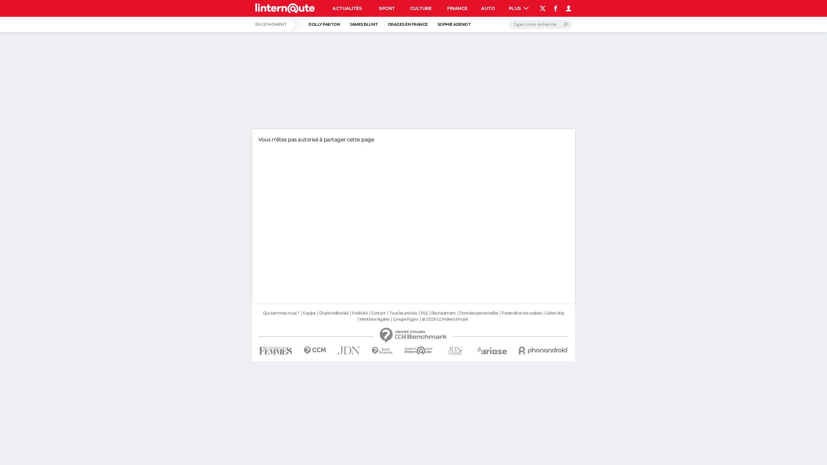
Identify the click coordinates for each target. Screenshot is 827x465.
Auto (488, 8)
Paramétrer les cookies (522, 313)
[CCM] (315, 350)
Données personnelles (478, 313)
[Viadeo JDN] (454, 351)
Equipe (309, 313)
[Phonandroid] (543, 350)
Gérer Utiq (555, 313)
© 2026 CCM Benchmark (445, 319)
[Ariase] (492, 350)
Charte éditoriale (334, 313)
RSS (424, 313)
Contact (378, 313)
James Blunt (364, 24)
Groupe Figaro (405, 319)
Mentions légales (374, 319)
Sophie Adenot (454, 24)
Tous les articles (403, 313)
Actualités (347, 8)
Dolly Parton (324, 24)
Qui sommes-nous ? (281, 313)
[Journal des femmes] (275, 351)
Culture (421, 8)
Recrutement (443, 313)
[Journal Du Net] (349, 350)
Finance (457, 8)
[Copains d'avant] (418, 350)
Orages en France (408, 24)
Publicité (360, 313)
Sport (387, 8)
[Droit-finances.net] (382, 351)
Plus (515, 8)
